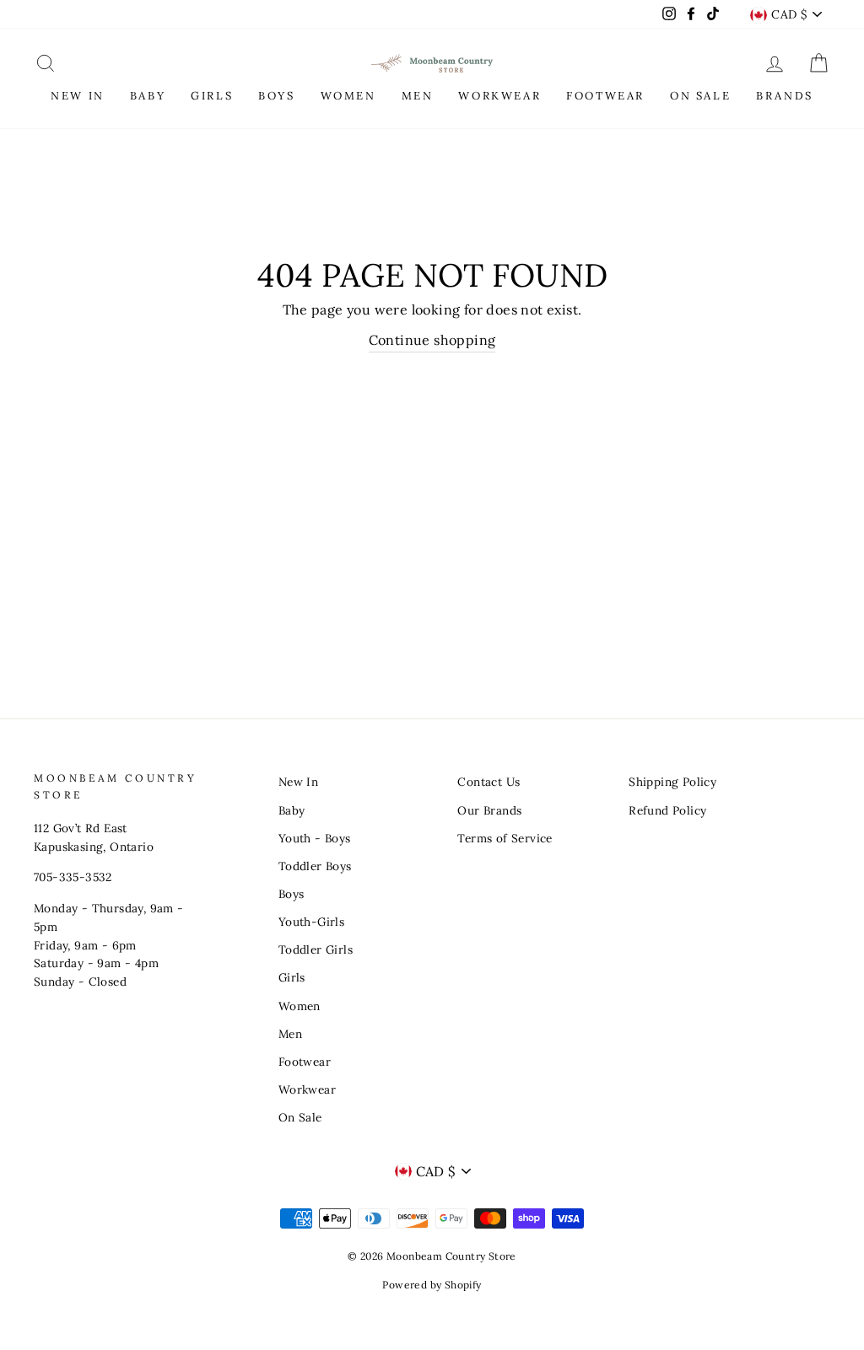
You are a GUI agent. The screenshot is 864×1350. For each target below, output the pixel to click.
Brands (784, 96)
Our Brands (489, 810)
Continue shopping (432, 339)
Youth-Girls (311, 921)
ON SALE (700, 96)
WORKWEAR (499, 96)
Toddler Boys (315, 866)
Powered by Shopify (431, 1284)
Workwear (307, 1089)
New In (298, 781)
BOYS (276, 96)
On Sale (300, 1117)
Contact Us (488, 781)
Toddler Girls (315, 949)
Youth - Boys (314, 838)
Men (290, 1033)
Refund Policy (667, 810)
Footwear (304, 1061)
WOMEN (348, 96)
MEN (418, 96)
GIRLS (212, 96)
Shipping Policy (672, 781)
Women (299, 1006)
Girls (291, 977)
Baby (291, 810)
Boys (291, 893)
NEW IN (78, 96)
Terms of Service (504, 838)
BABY (147, 96)
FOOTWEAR (605, 96)
